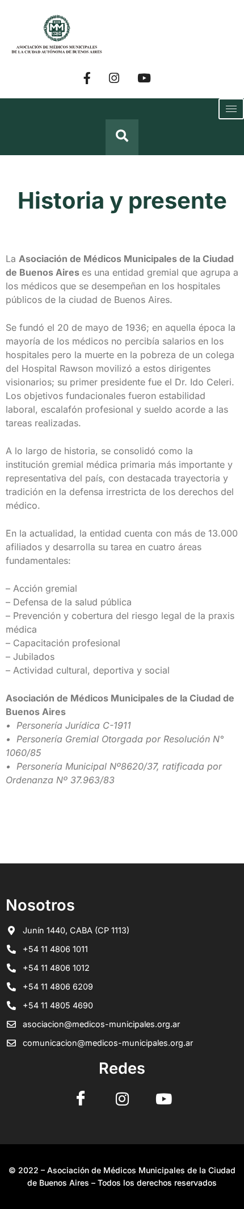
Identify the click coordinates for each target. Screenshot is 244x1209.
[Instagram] (114, 77)
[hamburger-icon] (231, 108)
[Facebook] (87, 77)
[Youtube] (144, 77)
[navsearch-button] (122, 137)
